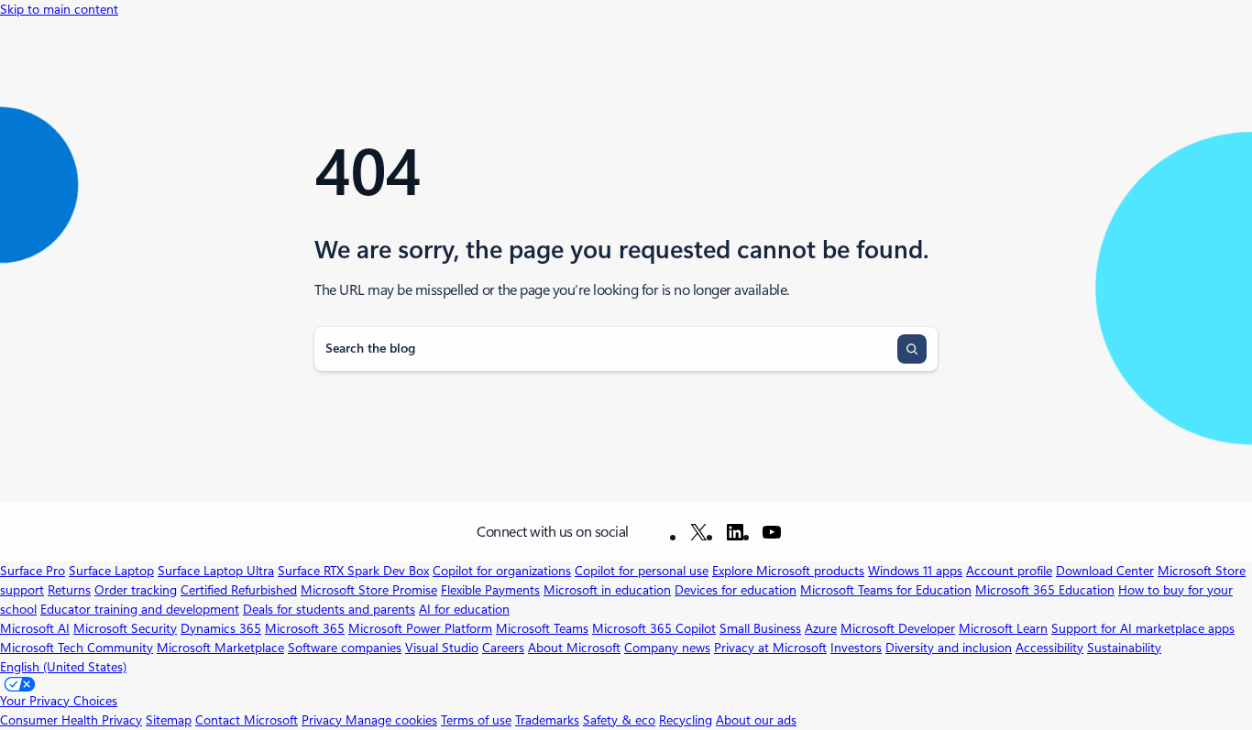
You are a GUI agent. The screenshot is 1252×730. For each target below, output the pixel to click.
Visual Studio (441, 647)
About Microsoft (574, 647)
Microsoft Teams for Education (886, 590)
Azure (821, 628)
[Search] (912, 349)
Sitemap (169, 720)
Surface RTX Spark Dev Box (353, 570)
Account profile (1009, 570)
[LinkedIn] (735, 532)
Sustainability (1124, 647)
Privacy (324, 720)
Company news (667, 647)
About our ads (756, 720)
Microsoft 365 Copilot (654, 628)
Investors (856, 647)
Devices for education (735, 590)
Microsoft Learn (1003, 628)
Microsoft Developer (897, 628)
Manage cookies (391, 720)
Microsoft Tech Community (76, 647)
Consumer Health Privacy (71, 720)
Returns (69, 590)
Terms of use (476, 720)
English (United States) (63, 666)
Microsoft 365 (305, 628)
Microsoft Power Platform (420, 628)
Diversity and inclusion (948, 647)
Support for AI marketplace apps (1143, 628)
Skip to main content (59, 9)
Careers (503, 647)
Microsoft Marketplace (220, 647)
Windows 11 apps (915, 570)
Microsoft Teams (542, 628)
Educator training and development (139, 609)
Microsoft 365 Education (1045, 590)
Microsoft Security (125, 628)
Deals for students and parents (329, 609)
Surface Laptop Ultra (216, 570)
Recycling (685, 720)
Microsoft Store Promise (369, 590)
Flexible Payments (490, 590)
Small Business (760, 628)
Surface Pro (32, 570)
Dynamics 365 (221, 628)
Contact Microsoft (246, 720)
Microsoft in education (607, 590)
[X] (698, 532)
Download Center (1105, 570)
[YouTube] (772, 532)
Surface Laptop (111, 570)
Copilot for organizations (502, 570)
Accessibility (1049, 647)
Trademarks (547, 720)
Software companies (344, 647)
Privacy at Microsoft (770, 647)
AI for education (464, 609)
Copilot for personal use (641, 570)
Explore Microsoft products (788, 570)
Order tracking (135, 590)
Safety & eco (619, 720)
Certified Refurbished (239, 590)
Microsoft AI (35, 628)
